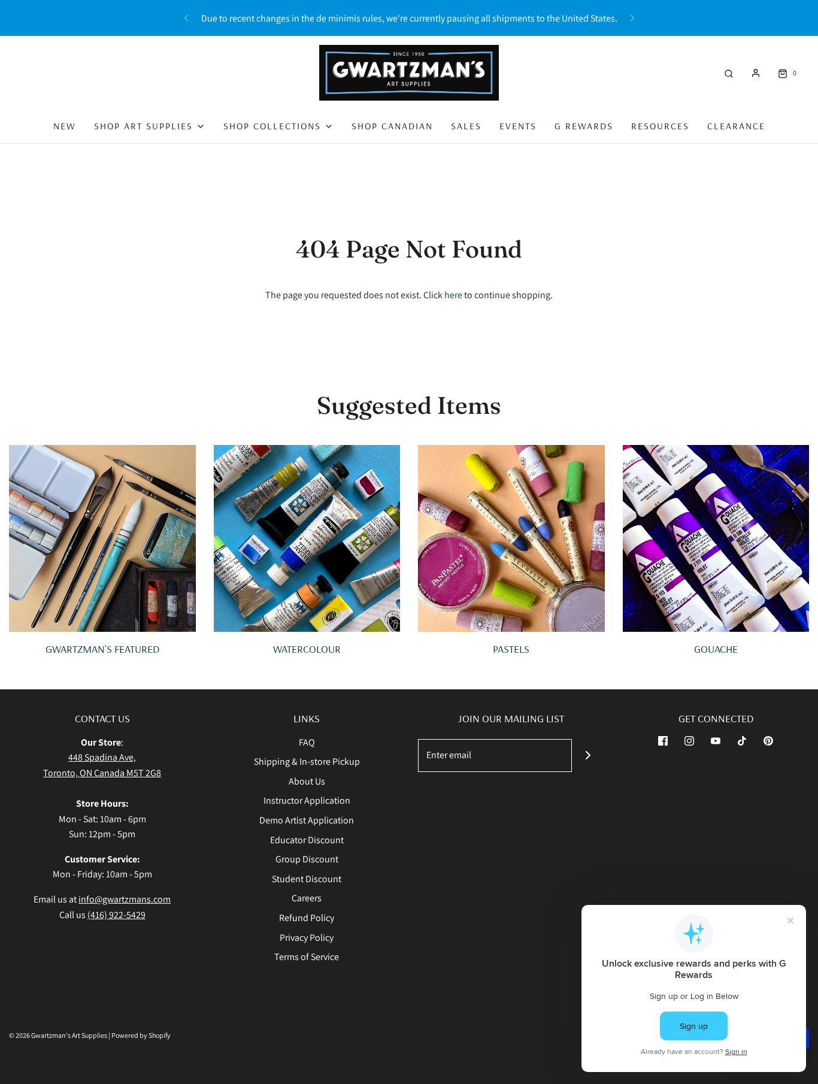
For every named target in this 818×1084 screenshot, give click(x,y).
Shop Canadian (392, 126)
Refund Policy (306, 918)
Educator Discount (307, 840)
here (453, 295)
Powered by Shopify (141, 1035)
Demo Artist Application (306, 820)
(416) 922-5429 (116, 915)
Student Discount (306, 879)
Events (518, 126)
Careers (307, 898)
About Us (307, 781)
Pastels (511, 649)
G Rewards (584, 126)
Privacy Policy (307, 937)
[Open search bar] (729, 72)
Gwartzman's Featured (102, 649)
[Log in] (756, 73)
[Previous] (186, 18)
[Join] (588, 755)
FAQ (307, 742)
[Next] (632, 18)
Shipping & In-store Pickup (307, 761)
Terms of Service (306, 956)
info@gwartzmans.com (124, 899)
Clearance (736, 126)
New (64, 126)
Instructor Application (306, 800)
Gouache (716, 649)
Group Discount (306, 859)
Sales (466, 126)
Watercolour (307, 649)
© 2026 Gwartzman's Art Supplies (58, 1035)
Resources (660, 126)
